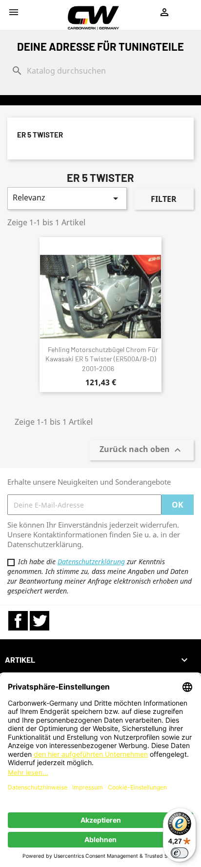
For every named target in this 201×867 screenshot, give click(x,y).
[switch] (179, 852)
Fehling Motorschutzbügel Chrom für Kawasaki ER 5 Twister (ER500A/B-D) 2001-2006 (101, 359)
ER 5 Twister (40, 134)
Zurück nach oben (141, 450)
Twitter (39, 621)
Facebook (18, 621)
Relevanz (67, 198)
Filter (164, 199)
